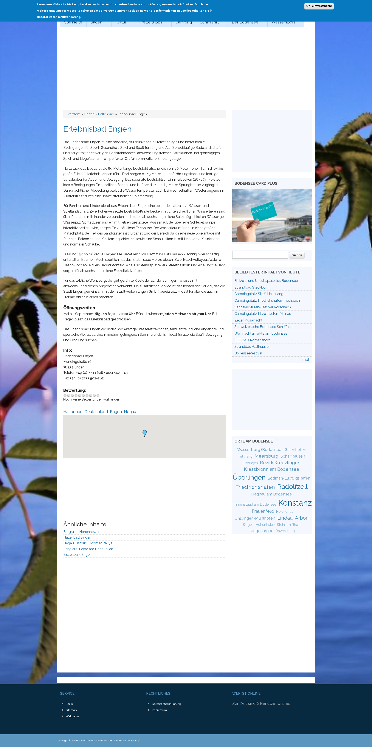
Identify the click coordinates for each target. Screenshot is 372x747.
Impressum (159, 710)
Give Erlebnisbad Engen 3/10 (72, 395)
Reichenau (284, 511)
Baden (94, 22)
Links (69, 703)
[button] (145, 433)
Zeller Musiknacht (248, 320)
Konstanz (295, 503)
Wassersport (281, 22)
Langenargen (261, 530)
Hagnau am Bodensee (271, 494)
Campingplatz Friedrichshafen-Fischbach (267, 300)
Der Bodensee (243, 22)
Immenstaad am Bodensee (254, 504)
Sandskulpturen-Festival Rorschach (262, 307)
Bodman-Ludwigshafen (289, 478)
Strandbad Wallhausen (252, 347)
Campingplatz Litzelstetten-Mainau (262, 314)
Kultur (118, 22)
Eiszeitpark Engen (77, 555)
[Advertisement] (186, 64)
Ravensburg (285, 531)
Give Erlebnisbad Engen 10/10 (98, 395)
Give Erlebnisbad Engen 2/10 (69, 395)
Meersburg (266, 456)
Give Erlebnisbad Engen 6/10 (83, 395)
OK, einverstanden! (319, 6)
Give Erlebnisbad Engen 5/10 (80, 395)
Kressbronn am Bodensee (271, 469)
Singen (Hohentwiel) (259, 525)
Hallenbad (106, 114)
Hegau (130, 411)
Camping (183, 22)
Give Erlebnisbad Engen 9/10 (94, 395)
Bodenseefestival (248, 353)
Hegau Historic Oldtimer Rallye (87, 543)
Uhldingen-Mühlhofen (254, 518)
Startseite (73, 22)
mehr (307, 359)
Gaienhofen (295, 449)
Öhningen (250, 463)
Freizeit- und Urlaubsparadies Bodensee (266, 281)
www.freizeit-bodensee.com (96, 740)
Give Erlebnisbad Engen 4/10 (76, 395)
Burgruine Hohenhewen (81, 532)
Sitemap (71, 710)
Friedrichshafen (255, 487)
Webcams (72, 716)
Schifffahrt (207, 22)
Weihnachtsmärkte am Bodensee (260, 333)
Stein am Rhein (289, 525)
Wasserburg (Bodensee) (259, 449)
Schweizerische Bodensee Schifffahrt (263, 327)
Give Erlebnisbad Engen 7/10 (87, 395)
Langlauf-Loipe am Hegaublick (88, 549)
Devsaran (133, 740)
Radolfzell (292, 486)
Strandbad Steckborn (251, 287)
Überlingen (249, 477)
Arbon (302, 518)
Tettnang (245, 456)
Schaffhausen (293, 456)
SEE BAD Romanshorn (252, 340)
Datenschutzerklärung (166, 703)
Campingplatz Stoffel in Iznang (258, 294)
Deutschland (96, 411)
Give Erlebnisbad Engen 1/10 (65, 395)
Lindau (285, 518)
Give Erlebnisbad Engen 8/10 (91, 395)
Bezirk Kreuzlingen (280, 462)
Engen (116, 411)
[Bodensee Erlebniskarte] (272, 240)
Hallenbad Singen (77, 537)
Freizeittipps (148, 22)
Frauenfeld (263, 511)
